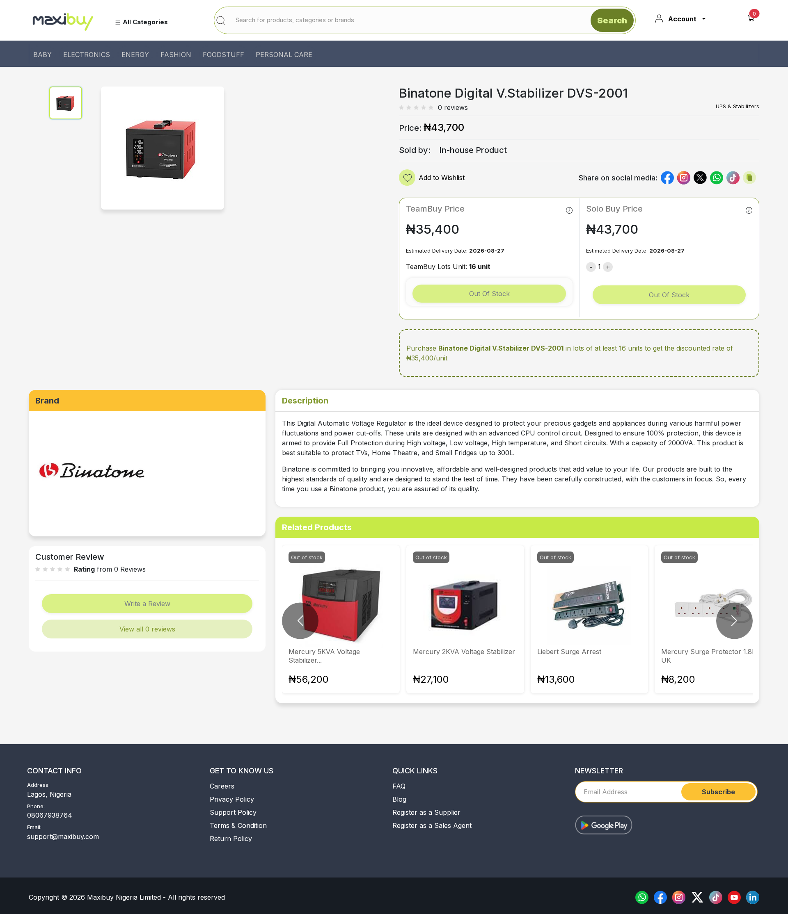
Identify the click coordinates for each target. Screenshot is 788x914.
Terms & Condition (238, 825)
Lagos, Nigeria (49, 794)
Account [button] (682, 19)
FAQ (398, 786)
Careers (222, 786)
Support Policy (233, 812)
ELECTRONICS (86, 54)
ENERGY (135, 54)
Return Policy (231, 838)
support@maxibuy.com (63, 836)
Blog (399, 799)
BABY (42, 54)
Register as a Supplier (426, 812)
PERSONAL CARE (284, 54)
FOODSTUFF (223, 54)
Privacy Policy (232, 799)
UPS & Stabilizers (737, 106)
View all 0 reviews (147, 629)
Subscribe (718, 792)
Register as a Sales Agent (432, 825)
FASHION (175, 54)
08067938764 (49, 815)
